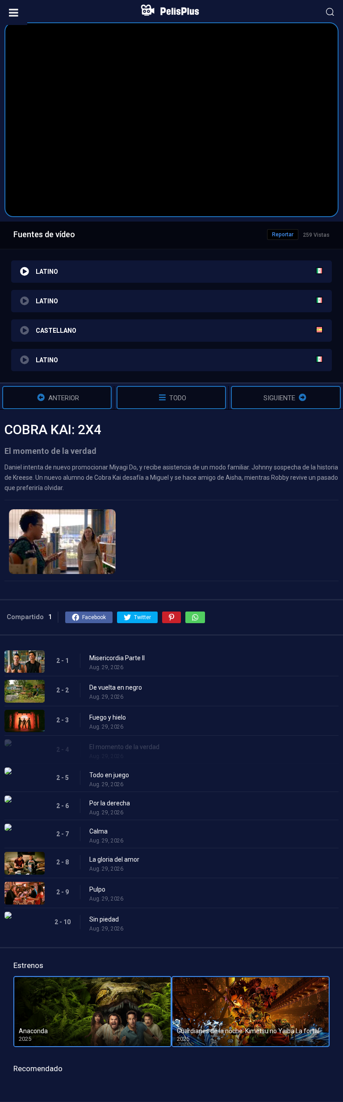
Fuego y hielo (107, 717)
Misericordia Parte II (117, 658)
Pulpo (97, 889)
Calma (98, 831)
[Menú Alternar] (13, 12)
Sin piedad (104, 919)
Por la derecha (109, 803)
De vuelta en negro (115, 687)
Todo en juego (109, 775)
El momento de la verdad (124, 746)
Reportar (282, 234)
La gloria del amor (114, 859)
